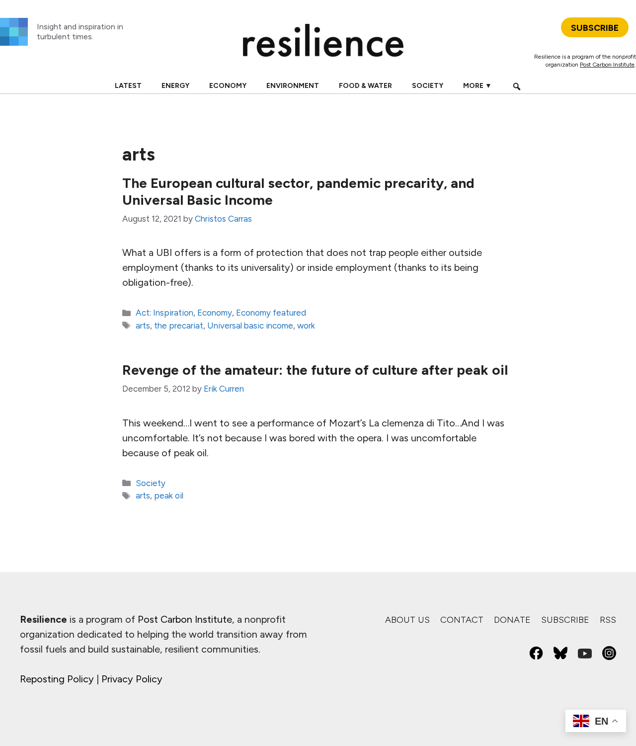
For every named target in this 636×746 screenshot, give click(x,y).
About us (407, 619)
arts (143, 326)
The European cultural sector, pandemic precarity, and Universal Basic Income (298, 191)
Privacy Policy (131, 679)
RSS (608, 619)
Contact (461, 619)
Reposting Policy (57, 679)
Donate (512, 619)
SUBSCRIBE (595, 27)
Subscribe (565, 619)
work (306, 326)
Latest (128, 86)
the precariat (178, 326)
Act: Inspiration (164, 313)
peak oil (168, 495)
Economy (227, 86)
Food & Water (365, 86)
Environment (292, 86)
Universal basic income (250, 326)
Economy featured (271, 313)
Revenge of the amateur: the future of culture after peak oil (315, 369)
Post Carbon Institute (607, 64)
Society (427, 86)
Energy (175, 86)
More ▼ (477, 86)
